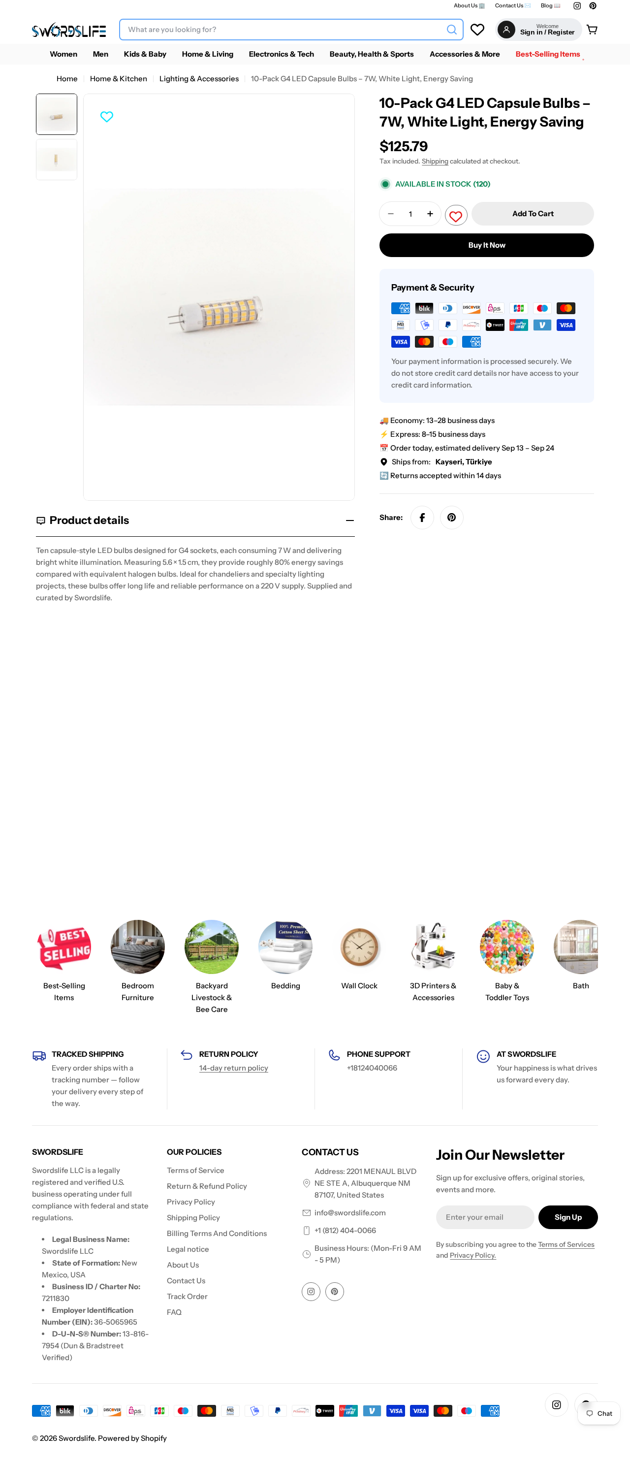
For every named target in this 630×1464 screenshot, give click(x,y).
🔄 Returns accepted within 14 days (440, 475)
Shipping (435, 161)
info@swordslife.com (350, 1212)
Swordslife (76, 1438)
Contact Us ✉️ (513, 5)
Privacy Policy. (473, 1255)
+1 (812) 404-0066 (345, 1230)
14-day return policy (233, 1068)
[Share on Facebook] (422, 517)
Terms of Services (566, 1244)
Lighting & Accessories (199, 78)
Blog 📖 (551, 5)
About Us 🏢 (469, 5)
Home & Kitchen (118, 78)
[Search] (452, 29)
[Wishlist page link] (477, 29)
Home (67, 78)
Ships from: (442, 461)
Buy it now (487, 245)
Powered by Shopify (132, 1438)
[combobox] (291, 29)
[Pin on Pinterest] (452, 517)
